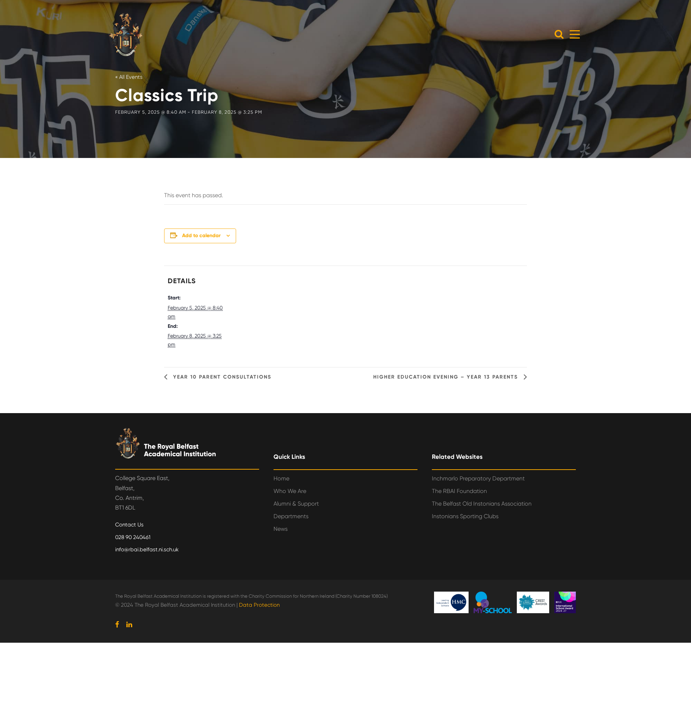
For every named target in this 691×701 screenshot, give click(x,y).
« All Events (129, 77)
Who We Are (290, 491)
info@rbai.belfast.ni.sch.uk (147, 549)
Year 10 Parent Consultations (221, 377)
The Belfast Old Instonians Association (482, 503)
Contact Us (129, 524)
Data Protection (259, 605)
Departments (291, 516)
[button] (559, 34)
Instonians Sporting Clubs (465, 516)
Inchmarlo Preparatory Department (478, 478)
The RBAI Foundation (459, 491)
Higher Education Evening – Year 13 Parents (446, 377)
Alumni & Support (296, 503)
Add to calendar (201, 235)
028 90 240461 (132, 537)
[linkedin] (129, 624)
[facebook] (117, 624)
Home (281, 478)
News (281, 528)
